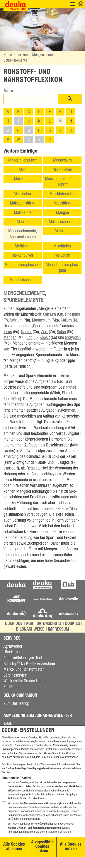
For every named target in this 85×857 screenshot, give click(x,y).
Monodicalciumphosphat (62, 268)
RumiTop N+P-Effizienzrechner (29, 663)
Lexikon (22, 55)
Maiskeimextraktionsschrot (62, 182)
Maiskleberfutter (62, 194)
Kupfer (26, 332)
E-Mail (8, 723)
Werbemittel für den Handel (25, 681)
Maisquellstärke (22, 203)
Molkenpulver (22, 255)
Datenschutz (49, 624)
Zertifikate (11, 687)
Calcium (49, 314)
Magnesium (62, 160)
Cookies (72, 624)
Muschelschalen (23, 280)
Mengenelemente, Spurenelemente (22, 234)
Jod (29, 337)
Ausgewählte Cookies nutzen (42, 846)
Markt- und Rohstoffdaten (23, 669)
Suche (8, 91)
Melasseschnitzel (62, 222)
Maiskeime (22, 179)
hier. (8, 772)
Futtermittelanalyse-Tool (22, 658)
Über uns (13, 624)
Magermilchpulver (22, 160)
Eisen (7, 332)
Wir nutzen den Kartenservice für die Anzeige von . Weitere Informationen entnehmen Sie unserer (41, 827)
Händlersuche (14, 652)
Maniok (23, 222)
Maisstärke (62, 203)
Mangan (62, 212)
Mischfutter (62, 246)
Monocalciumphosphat (23, 265)
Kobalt (45, 337)
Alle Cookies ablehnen (14, 847)
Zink (44, 332)
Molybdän (62, 255)
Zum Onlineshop (16, 703)
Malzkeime (22, 212)
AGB (29, 624)
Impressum (58, 630)
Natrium (16, 320)
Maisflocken (62, 169)
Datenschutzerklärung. (60, 831)
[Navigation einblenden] (72, 4)
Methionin (62, 231)
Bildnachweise (30, 630)
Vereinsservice (15, 675)
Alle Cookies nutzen (71, 847)
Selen (61, 332)
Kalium (66, 320)
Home (7, 55)
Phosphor (72, 314)
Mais (22, 169)
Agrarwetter (12, 646)
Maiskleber (22, 194)
